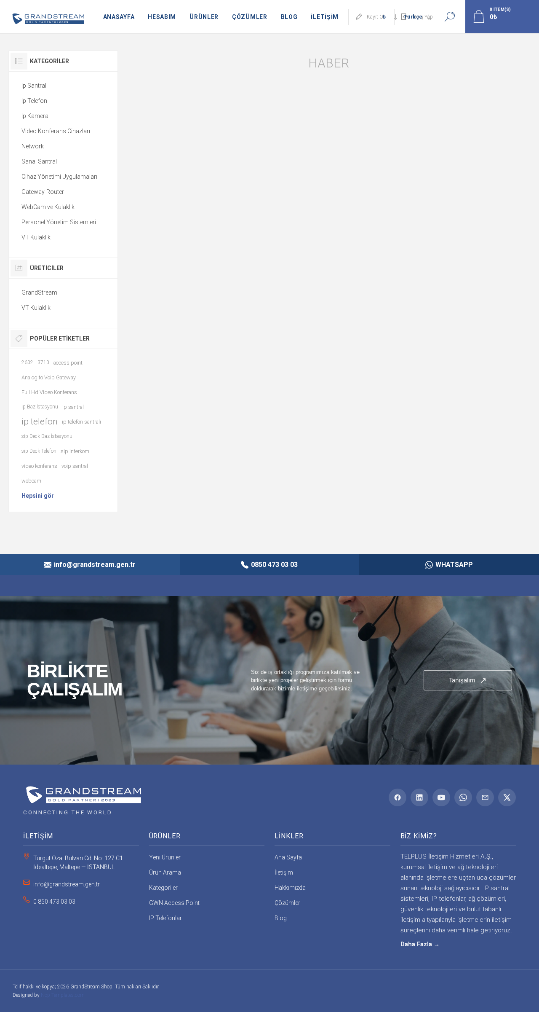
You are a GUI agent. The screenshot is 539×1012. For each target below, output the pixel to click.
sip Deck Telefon (38, 451)
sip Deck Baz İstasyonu (46, 436)
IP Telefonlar (165, 918)
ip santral (73, 407)
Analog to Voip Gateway (48, 377)
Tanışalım (468, 680)
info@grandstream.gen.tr (66, 884)
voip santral (74, 466)
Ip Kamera (34, 116)
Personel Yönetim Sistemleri (58, 222)
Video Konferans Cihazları (55, 131)
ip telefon (39, 421)
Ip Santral (33, 85)
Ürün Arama (165, 872)
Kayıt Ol (375, 17)
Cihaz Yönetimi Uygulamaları (59, 176)
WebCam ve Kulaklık (48, 207)
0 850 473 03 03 (54, 901)
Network (32, 146)
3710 (43, 362)
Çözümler (287, 902)
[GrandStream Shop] (82, 792)
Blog (281, 918)
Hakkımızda (290, 887)
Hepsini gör (37, 495)
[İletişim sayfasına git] (269, 680)
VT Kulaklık (36, 237)
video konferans (39, 466)
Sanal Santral (39, 161)
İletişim (284, 872)
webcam (31, 481)
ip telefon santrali (81, 422)
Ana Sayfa (288, 857)
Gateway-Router (42, 191)
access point (68, 363)
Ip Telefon (34, 100)
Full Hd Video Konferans (49, 392)
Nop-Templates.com (63, 995)
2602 (27, 362)
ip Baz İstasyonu (39, 407)
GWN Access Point (174, 902)
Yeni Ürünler (165, 857)
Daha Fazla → (420, 944)
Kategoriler (163, 887)
